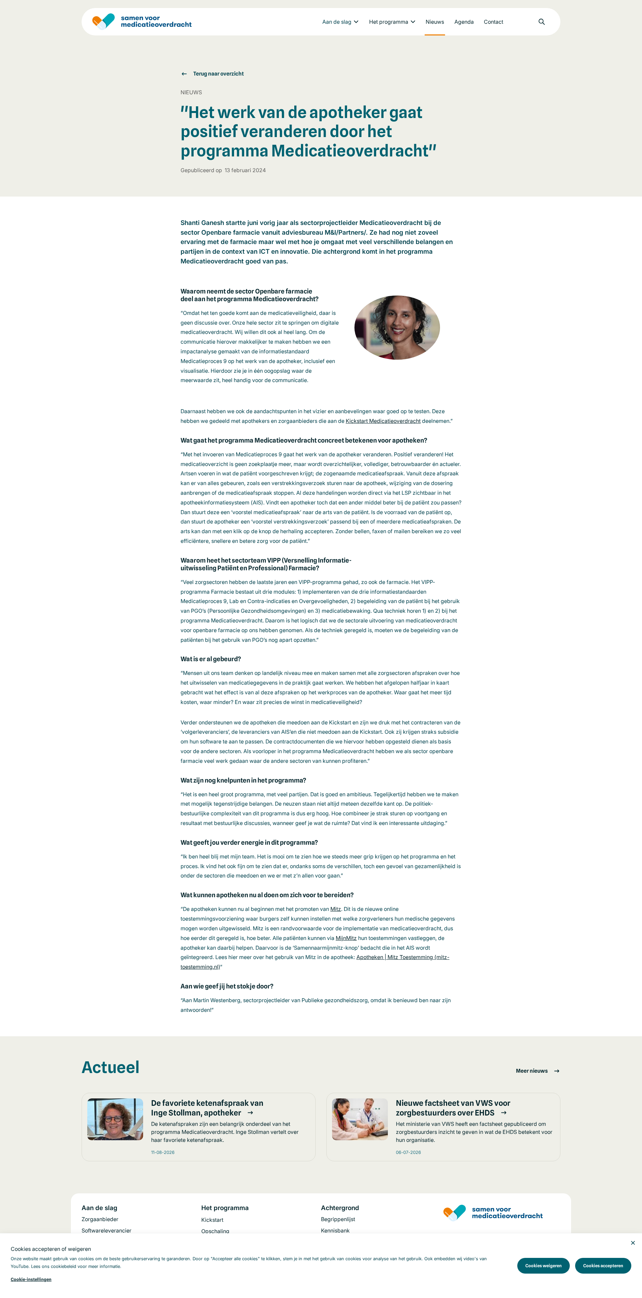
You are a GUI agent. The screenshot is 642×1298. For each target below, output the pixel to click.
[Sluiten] (633, 1242)
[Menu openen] (356, 21)
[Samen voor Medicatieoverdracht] (142, 21)
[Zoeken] (542, 22)
